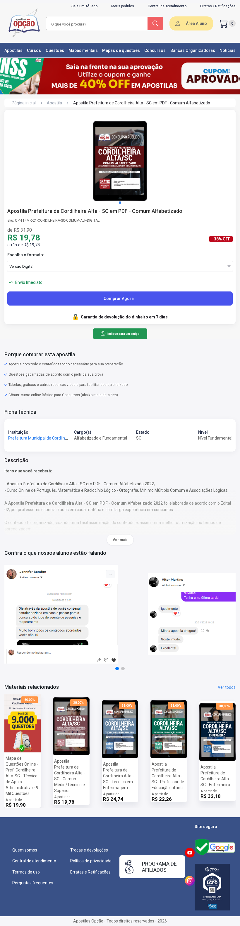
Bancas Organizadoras (192, 50)
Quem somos (24, 850)
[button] (120, 202)
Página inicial (24, 103)
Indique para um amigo (123, 333)
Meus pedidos (122, 6)
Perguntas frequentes (32, 883)
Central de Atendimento (167, 6)
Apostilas (13, 50)
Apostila (54, 103)
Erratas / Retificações (218, 6)
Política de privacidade (91, 861)
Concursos (155, 50)
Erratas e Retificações (90, 872)
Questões (55, 50)
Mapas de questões (121, 50)
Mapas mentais (83, 50)
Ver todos (227, 687)
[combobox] (92, 24)
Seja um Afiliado (84, 6)
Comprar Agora (119, 298)
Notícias (228, 50)
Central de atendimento (34, 861)
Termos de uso (26, 872)
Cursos (34, 50)
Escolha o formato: (25, 254)
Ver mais (120, 540)
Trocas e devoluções (89, 850)
